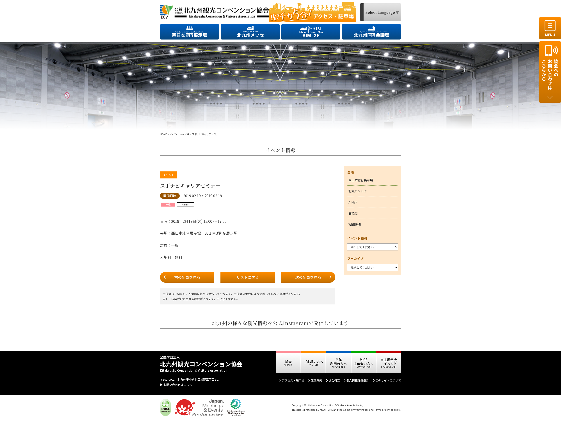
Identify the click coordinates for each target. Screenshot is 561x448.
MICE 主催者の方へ (363, 361)
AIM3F (352, 202)
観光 (288, 361)
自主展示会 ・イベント (388, 361)
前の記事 (187, 277)
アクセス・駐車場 (293, 380)
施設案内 (316, 380)
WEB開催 (354, 224)
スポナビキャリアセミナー (190, 185)
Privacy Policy (360, 409)
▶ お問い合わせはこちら (176, 385)
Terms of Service (383, 409)
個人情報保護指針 (357, 380)
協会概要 (334, 380)
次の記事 (308, 277)
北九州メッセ (357, 191)
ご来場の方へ (313, 361)
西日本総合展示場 (360, 180)
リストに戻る (247, 277)
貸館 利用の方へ (338, 361)
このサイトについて (388, 380)
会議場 (353, 213)
